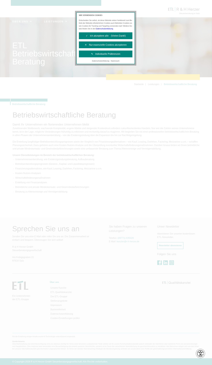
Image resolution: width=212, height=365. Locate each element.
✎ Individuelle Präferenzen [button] (105, 54)
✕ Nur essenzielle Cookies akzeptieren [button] (106, 45)
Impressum (115, 61)
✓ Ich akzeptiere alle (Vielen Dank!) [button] (106, 36)
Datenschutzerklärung (104, 29)
